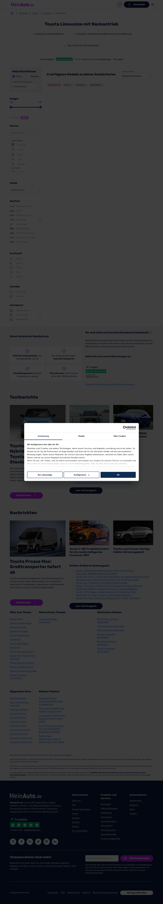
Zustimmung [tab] (43, 436)
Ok (118, 475)
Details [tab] (81, 436)
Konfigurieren (80, 475)
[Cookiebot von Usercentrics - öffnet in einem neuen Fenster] (125, 428)
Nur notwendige (45, 475)
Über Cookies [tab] (120, 436)
